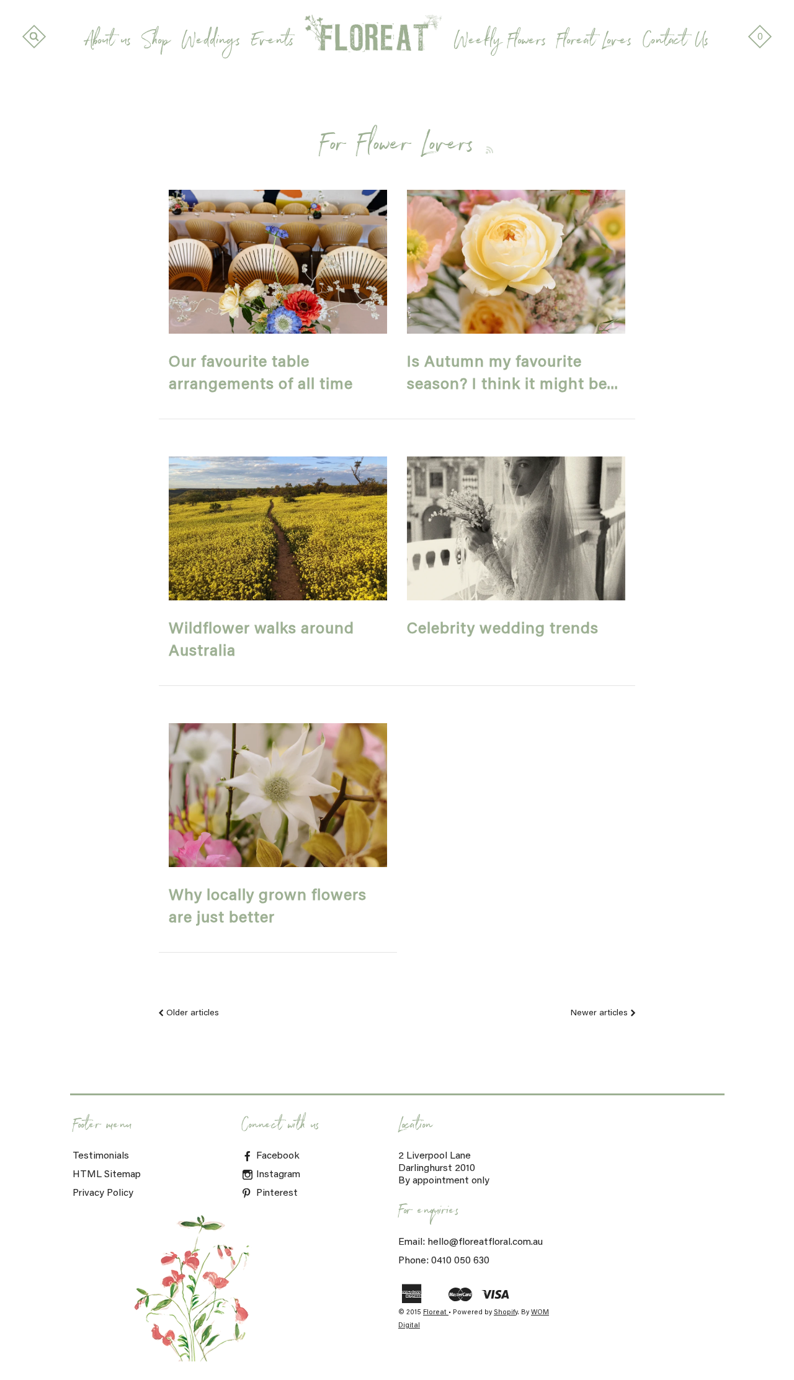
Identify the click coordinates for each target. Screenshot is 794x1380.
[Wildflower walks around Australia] (278, 528)
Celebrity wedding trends (503, 629)
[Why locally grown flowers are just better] (278, 795)
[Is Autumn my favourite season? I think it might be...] (516, 262)
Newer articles (599, 1013)
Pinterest (276, 1193)
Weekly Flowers (499, 43)
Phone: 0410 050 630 (443, 1261)
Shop (156, 43)
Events (272, 43)
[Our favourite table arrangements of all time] (278, 262)
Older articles (192, 1013)
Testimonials (101, 1156)
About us (109, 43)
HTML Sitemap (107, 1175)
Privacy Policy (103, 1193)
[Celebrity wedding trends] (516, 528)
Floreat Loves (594, 43)
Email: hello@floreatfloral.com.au (470, 1242)
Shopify (505, 1312)
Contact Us (675, 43)
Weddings (211, 43)
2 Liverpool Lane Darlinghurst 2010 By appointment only (443, 1168)
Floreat (435, 1312)
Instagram (277, 1175)
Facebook (277, 1156)
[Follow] (490, 150)
